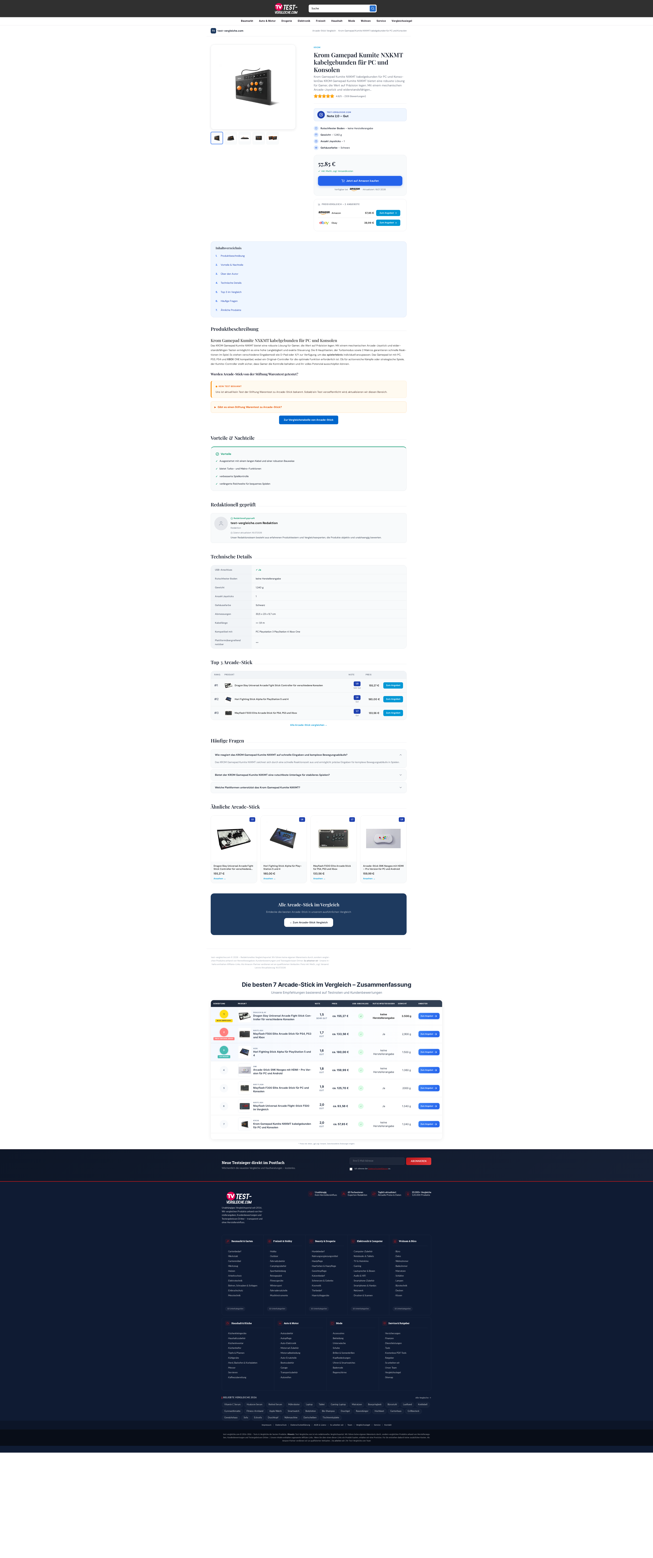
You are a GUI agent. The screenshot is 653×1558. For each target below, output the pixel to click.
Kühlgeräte (233, 1358)
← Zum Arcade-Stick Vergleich (309, 922)
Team (349, 1425)
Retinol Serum (275, 1404)
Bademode (338, 1368)
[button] (308, 754)
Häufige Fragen (229, 301)
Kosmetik (316, 1286)
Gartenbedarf (234, 1252)
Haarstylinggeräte (320, 1296)
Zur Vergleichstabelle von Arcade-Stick (308, 420)
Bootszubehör (287, 1363)
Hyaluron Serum (254, 1404)
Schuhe (336, 1348)
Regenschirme (340, 1373)
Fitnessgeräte (276, 1281)
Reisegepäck (276, 1276)
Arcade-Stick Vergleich (324, 30)
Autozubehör (287, 1333)
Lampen (399, 1281)
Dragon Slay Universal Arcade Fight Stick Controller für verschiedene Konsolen (279, 685)
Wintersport (276, 1286)
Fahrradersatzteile (278, 1291)
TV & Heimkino (361, 1261)
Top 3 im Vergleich (231, 292)
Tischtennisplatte (331, 1418)
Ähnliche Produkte (231, 310)
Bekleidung (338, 1338)
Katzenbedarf (318, 1276)
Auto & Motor (267, 20)
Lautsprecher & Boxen (364, 1271)
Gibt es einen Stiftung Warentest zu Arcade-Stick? (248, 407)
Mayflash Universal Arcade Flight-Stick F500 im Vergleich (281, 1107)
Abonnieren (418, 1161)
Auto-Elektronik (288, 1343)
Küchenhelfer (234, 1348)
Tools (387, 1348)
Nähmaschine (290, 1418)
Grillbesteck (413, 1411)
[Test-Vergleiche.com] (239, 1198)
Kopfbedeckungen (341, 1358)
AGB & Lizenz (320, 1425)
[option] (217, 138)
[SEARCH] (373, 8)
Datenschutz (281, 1425)
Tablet (322, 1404)
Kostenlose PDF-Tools (395, 1353)
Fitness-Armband (255, 1411)
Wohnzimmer (402, 1261)
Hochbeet (379, 1411)
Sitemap (389, 1377)
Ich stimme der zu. (373, 1169)
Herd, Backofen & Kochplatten (242, 1363)
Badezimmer (402, 1266)
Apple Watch (275, 1411)
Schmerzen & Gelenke (322, 1281)
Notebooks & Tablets (364, 1256)
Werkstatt (233, 1256)
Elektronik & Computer (370, 1241)
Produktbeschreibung (233, 255)
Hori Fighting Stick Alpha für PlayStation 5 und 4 (262, 699)
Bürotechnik (401, 1286)
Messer (232, 1368)
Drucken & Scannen (363, 1296)
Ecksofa (258, 1418)
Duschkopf (273, 1418)
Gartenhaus (395, 1411)
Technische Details (231, 282)
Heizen (231, 1271)
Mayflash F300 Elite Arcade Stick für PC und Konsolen (281, 1089)
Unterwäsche (339, 1343)
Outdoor (274, 1256)
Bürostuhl (392, 1404)
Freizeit (320, 20)
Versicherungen (392, 1333)
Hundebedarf (318, 1252)
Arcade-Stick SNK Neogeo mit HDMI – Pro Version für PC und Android (282, 1071)
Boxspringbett (374, 1404)
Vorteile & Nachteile (232, 264)
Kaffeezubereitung (237, 1377)
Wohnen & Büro (407, 1241)
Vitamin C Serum (232, 1404)
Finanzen (389, 1338)
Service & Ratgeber (398, 1323)
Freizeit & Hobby (282, 1241)
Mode (351, 20)
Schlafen (400, 1276)
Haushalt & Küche (241, 1323)
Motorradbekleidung (290, 1353)
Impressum (266, 1425)
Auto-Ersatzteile (289, 1358)
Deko (398, 1256)
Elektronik (304, 20)
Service (381, 20)
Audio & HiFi (360, 1276)
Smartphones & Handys (365, 1286)
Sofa (246, 1418)
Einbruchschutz (235, 1291)
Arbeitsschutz (235, 1276)
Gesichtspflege (319, 1271)
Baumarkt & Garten (242, 1241)
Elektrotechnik (235, 1281)
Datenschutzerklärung (378, 1169)
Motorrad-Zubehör (290, 1348)
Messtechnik (234, 1296)
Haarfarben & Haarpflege (324, 1266)
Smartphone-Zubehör (364, 1281)
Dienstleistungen (393, 1343)
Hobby (273, 1252)
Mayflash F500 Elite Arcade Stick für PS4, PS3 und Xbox (266, 712)
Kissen (399, 1296)
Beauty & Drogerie (325, 1241)
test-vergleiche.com (227, 30)
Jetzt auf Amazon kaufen (362, 181)
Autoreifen (286, 1377)
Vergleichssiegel (402, 20)
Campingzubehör (278, 1266)
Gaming (357, 1266)
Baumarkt (247, 20)
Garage (284, 1368)
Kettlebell (422, 1404)
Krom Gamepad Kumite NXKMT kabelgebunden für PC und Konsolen (282, 1125)
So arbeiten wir (311, 960)
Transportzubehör (289, 1373)
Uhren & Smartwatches (344, 1363)
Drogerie (286, 20)
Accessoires (338, 1333)
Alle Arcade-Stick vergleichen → (308, 724)
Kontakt (387, 1425)
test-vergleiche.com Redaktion (254, 523)
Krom (317, 47)
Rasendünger (362, 1411)
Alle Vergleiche (422, 1398)
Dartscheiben (310, 1418)
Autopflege (286, 1338)
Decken (399, 1291)
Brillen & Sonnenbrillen (344, 1353)
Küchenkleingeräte (237, 1333)
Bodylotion (310, 1411)
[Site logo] (286, 8)
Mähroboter (294, 1404)
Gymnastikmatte (232, 1411)
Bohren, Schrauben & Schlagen (242, 1286)
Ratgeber (389, 1358)
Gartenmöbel (234, 1261)
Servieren (233, 1373)
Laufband (407, 1404)
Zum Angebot (387, 212)
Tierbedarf (317, 1291)
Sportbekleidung (278, 1271)
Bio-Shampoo (328, 1411)
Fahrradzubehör (277, 1261)
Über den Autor (229, 273)
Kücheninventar (236, 1343)
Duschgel (345, 1411)
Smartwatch (293, 1411)
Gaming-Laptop (338, 1404)
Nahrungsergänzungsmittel (325, 1256)
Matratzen (401, 1271)
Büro (398, 1252)
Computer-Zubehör (363, 1252)
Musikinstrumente (279, 1296)
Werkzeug (233, 1266)
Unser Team (391, 1368)
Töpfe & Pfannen (236, 1353)
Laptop (309, 1404)
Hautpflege (317, 1261)
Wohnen (366, 20)
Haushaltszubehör (237, 1338)
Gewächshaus (231, 1418)
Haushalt (336, 20)
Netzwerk (358, 1291)
